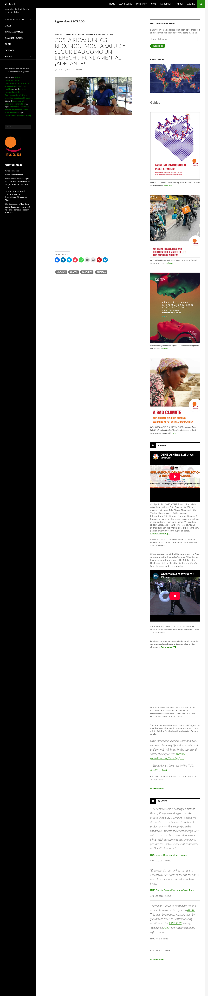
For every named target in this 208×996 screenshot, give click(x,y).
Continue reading (160, 533)
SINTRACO (101, 272)
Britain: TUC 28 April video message (168, 776)
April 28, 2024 (158, 770)
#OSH (166, 927)
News (153, 4)
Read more (168, 185)
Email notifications (14, 38)
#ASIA (191, 910)
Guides (8, 44)
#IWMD (180, 754)
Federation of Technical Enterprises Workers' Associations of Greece (15, 194)
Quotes (162, 800)
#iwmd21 (61, 272)
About (180, 4)
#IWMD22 (175, 923)
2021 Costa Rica (68, 34)
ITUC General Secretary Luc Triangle (168, 854)
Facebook (9, 50)
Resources (165, 4)
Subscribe (158, 46)
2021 (57, 34)
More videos (158, 788)
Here (174, 433)
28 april (74, 272)
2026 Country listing (15, 20)
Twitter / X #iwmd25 (14, 32)
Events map (141, 4)
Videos (162, 445)
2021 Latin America (87, 34)
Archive (191, 4)
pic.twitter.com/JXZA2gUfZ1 (167, 758)
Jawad (78, 69)
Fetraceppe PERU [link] (169, 647)
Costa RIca (87, 272)
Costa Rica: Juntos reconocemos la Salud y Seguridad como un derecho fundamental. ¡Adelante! (90, 52)
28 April (10, 4)
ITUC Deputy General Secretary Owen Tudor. (172, 890)
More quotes (158, 959)
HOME (112, 4)
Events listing (125, 4)
